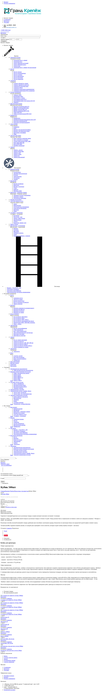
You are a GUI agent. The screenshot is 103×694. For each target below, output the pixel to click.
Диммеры (16, 399)
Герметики (13, 364)
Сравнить (9, 528)
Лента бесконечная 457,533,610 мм (23, 332)
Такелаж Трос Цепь (15, 135)
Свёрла (12, 337)
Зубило (15, 221)
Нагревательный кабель (20, 386)
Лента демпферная (19, 383)
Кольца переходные (19, 301)
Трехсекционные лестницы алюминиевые (18, 292)
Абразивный (13, 325)
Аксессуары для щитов (20, 392)
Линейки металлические (20, 173)
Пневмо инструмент (15, 199)
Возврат (6, 2)
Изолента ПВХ (18, 191)
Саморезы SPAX (18, 87)
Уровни (16, 179)
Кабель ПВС (17, 379)
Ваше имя (3, 36)
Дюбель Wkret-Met (19, 151)
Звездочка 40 (4, 628)
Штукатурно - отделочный (17, 225)
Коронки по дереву (19, 312)
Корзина (3, 462)
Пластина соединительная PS (22, 122)
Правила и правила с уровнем (22, 235)
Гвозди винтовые (18, 77)
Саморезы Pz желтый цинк (21, 86)
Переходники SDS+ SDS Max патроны (24, 322)
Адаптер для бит (18, 356)
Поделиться (15, 528)
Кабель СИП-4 (18, 380)
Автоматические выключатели (18, 369)
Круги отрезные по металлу (21, 302)
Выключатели (17, 398)
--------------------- (5, 31)
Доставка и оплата (9, 675)
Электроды (13, 348)
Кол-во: (3, 504)
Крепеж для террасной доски (21, 131)
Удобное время (5, 39)
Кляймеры (16, 127)
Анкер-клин (17, 66)
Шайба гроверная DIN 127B (21, 111)
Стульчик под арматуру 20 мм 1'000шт (11, 600)
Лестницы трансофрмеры (14, 290)
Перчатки (16, 209)
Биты (11, 353)
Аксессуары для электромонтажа (23, 394)
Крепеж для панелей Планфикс (22, 129)
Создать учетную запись (10, 657)
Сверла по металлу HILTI (21, 344)
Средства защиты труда (16, 201)
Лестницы (13, 428)
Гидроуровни (17, 172)
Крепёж (12, 417)
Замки (15, 204)
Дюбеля (12, 147)
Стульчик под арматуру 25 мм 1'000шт (11, 614)
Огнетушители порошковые (21, 207)
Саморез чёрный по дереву (21, 83)
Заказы (6, 659)
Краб (15, 128)
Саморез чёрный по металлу (21, 85)
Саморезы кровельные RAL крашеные (24, 90)
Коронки (12, 305)
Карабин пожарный (19, 145)
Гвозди (12, 69)
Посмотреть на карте (9, 690)
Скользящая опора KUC (20, 99)
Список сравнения (9, 662)
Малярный (13, 181)
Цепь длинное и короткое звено (22, 138)
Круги (12, 295)
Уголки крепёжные (15, 92)
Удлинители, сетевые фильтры (22, 404)
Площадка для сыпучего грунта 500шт (11, 650)
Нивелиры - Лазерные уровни (18, 192)
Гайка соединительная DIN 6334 (22, 114)
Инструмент (13, 407)
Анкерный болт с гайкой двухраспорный (25, 67)
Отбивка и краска (19, 233)
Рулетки (16, 175)
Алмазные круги (18, 298)
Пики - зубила (17, 324)
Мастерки (16, 231)
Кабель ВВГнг (17, 376)
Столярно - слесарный (16, 212)
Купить (3, 507)
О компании (7, 667)
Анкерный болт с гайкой (20, 60)
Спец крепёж (14, 124)
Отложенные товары (9, 660)
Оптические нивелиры (20, 198)
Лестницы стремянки (13, 289)
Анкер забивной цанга (20, 64)
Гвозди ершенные (18, 79)
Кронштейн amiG (18, 96)
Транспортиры (18, 176)
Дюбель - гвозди (18, 150)
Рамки (15, 401)
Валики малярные (18, 183)
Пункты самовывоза (9, 3)
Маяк (15, 134)
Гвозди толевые (18, 74)
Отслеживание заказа (6, 475)
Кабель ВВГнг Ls (18, 377)
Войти (2, 481)
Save (6, 535)
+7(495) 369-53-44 (5, 30)
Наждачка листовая (19, 334)
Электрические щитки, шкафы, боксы (20, 391)
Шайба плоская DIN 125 (20, 109)
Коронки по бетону (19, 311)
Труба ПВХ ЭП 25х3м (7, 643)
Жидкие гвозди (14, 363)
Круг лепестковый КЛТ (20, 331)
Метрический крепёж (16, 103)
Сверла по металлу (19, 341)
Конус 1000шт (4, 636)
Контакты (3, 33)
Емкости (16, 189)
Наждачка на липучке (19, 335)
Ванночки (16, 185)
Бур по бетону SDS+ (19, 318)
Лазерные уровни (18, 196)
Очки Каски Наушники (20, 208)
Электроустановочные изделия (18, 395)
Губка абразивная (18, 329)
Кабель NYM (17, 374)
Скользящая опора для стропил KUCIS (24, 100)
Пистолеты (13, 366)
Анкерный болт (18, 61)
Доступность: (4, 501)
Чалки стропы (14, 224)
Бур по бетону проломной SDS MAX (24, 321)
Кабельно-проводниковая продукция (20, 371)
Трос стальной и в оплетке (21, 140)
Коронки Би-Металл (19, 309)
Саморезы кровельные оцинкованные (24, 89)
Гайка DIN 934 (18, 112)
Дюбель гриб (17, 153)
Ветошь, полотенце (19, 186)
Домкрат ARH (18, 95)
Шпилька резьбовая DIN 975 (21, 106)
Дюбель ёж (17, 155)
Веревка (16, 228)
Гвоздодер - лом (18, 217)
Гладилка (16, 230)
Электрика (13, 446)
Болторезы (16, 215)
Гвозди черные (18, 72)
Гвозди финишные (19, 76)
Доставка (6, 670)
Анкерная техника (15, 57)
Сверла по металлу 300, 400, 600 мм (23, 343)
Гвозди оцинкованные (20, 73)
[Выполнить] (28, 475)
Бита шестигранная (19, 357)
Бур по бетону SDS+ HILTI (21, 319)
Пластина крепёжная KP (20, 121)
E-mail (2, 478)
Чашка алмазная (18, 303)
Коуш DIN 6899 (18, 144)
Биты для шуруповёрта (20, 358)
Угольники (17, 178)
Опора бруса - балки (19, 98)
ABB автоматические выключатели (23, 370)
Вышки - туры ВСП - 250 (14, 288)
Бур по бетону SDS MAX (20, 316)
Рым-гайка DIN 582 (19, 142)
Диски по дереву (18, 299)
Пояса (15, 211)
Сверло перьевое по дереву (21, 347)
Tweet (5, 531)
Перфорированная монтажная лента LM (25, 119)
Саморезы (13, 80)
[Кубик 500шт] (5, 494)
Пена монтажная (14, 361)
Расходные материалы (16, 435)
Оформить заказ (5, 464)
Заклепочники (17, 220)
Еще (11, 381)
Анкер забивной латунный (21, 63)
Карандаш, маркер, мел (20, 222)
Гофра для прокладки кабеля (21, 373)
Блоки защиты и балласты (21, 396)
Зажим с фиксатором (19, 218)
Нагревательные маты (20, 385)
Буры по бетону (14, 314)
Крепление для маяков (20, 132)
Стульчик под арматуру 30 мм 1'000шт (11, 607)
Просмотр (3, 597)
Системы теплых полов (16, 382)
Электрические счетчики (17, 389)
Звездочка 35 (4, 621)
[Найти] (16, 458)
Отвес (15, 234)
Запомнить (5, 483)
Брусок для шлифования (20, 328)
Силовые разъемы (18, 402)
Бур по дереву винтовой (20, 340)
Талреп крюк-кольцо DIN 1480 (22, 141)
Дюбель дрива (17, 154)
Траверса (16, 102)
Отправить (3, 41)
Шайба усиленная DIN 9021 (21, 108)
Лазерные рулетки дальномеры (22, 195)
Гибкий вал (17, 360)
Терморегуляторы (18, 388)
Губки (15, 188)
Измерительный (14, 169)
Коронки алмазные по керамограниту (24, 308)
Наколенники (17, 205)
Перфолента (13, 115)
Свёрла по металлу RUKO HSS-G (23, 345)
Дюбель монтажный (19, 157)
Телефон (3, 37)
